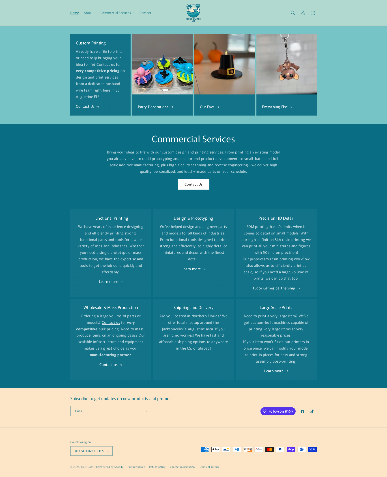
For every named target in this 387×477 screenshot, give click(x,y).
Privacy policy (136, 466)
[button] (90, 12)
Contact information (182, 466)
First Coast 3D (90, 466)
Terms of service (209, 466)
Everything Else (275, 106)
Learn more (108, 281)
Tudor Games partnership (274, 288)
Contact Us (85, 106)
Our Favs (207, 106)
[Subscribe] (146, 411)
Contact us (108, 364)
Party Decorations (153, 106)
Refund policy (157, 466)
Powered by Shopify (111, 466)
